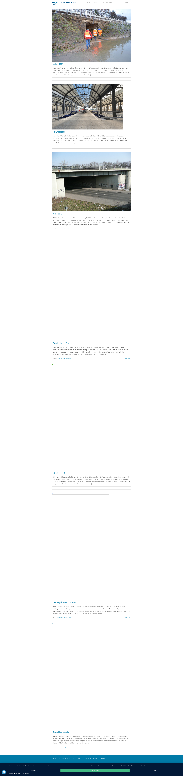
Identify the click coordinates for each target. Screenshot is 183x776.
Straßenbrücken (68, 228)
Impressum (93, 758)
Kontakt (127, 3)
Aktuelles (119, 3)
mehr (155, 770)
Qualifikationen (69, 758)
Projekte (80, 79)
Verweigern (34, 770)
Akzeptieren (95, 770)
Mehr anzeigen (128, 79)
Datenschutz (102, 758)
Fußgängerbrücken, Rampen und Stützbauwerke (65, 79)
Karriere (61, 758)
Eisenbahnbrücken (60, 488)
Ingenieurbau (76, 79)
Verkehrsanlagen (69, 146)
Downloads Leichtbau (82, 758)
